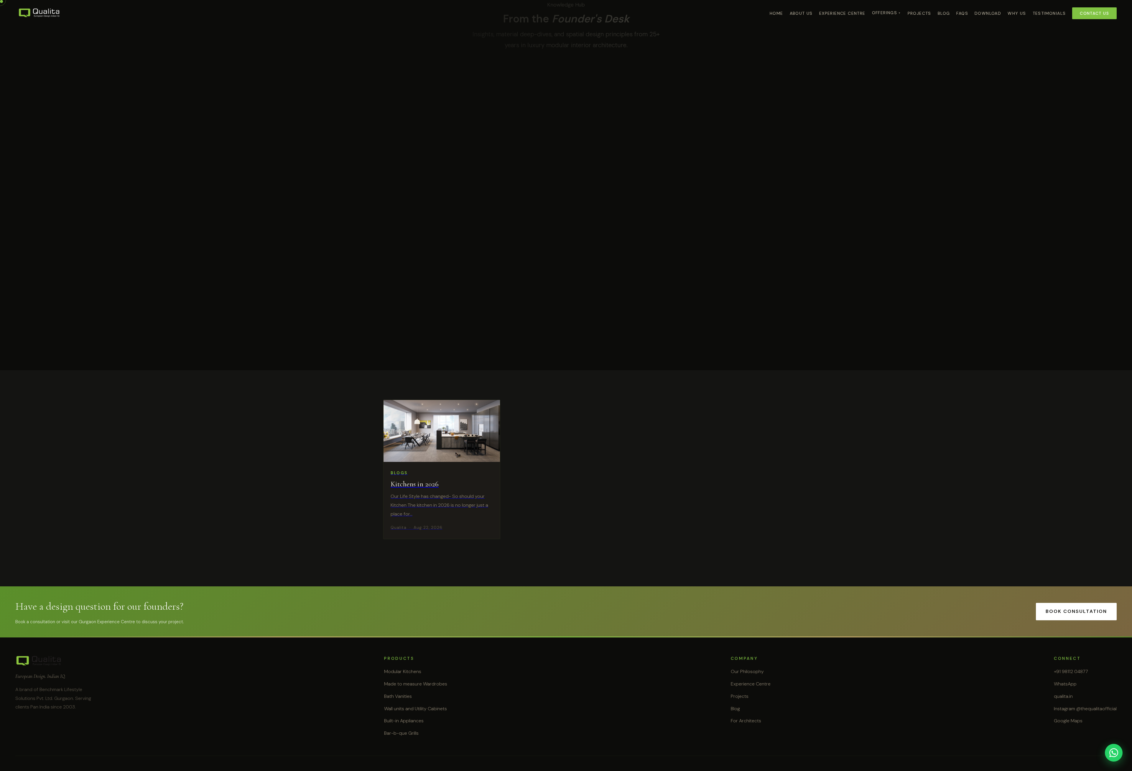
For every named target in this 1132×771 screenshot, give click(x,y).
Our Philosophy (747, 671)
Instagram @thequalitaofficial (1085, 709)
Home (776, 13)
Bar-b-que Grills (401, 733)
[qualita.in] (39, 13)
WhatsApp (1065, 684)
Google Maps (1068, 721)
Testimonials (1049, 13)
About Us (801, 13)
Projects (919, 13)
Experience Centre (842, 13)
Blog (944, 13)
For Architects (746, 721)
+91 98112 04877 (1071, 671)
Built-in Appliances (404, 721)
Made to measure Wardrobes (415, 684)
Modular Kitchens (402, 671)
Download (988, 13)
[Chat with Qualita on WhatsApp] (1114, 753)
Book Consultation (1076, 611)
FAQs (962, 13)
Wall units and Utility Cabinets (415, 709)
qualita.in (1063, 696)
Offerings (884, 12)
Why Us (1017, 13)
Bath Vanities (398, 696)
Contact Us (1094, 13)
